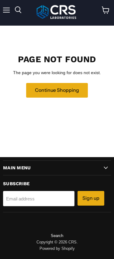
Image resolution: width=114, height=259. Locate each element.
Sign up (90, 198)
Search (57, 235)
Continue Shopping (57, 90)
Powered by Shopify (57, 248)
